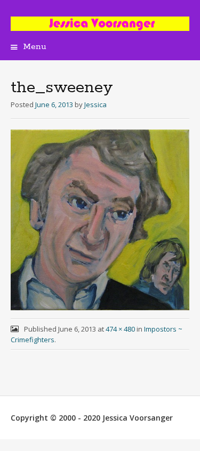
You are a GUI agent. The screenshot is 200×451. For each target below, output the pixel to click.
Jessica (95, 104)
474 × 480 (120, 329)
